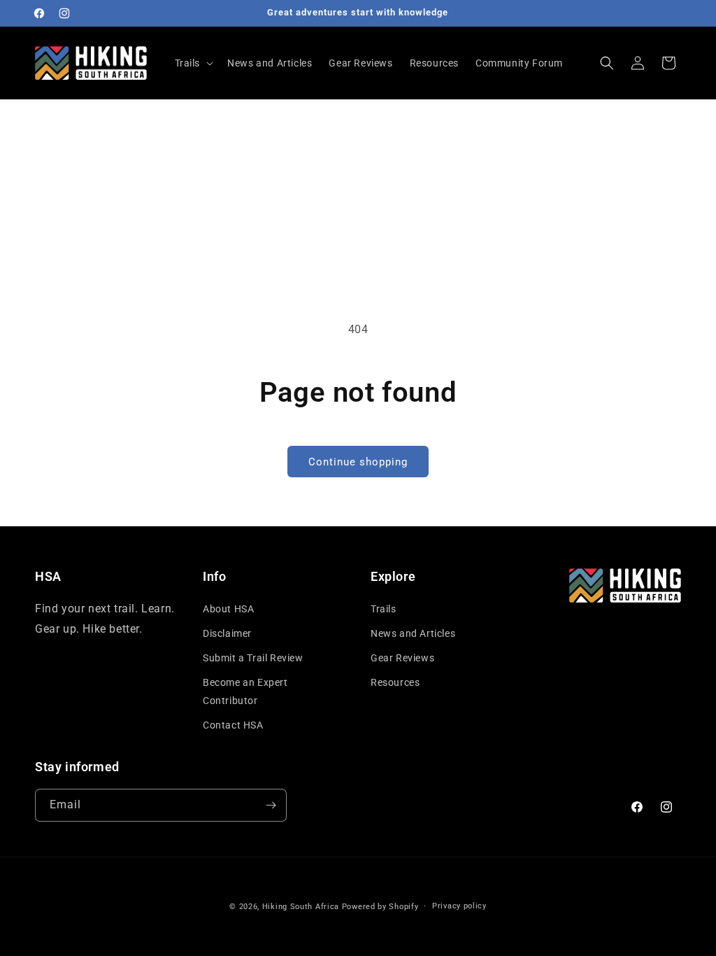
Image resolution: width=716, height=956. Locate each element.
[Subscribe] (270, 805)
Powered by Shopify (380, 906)
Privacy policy (459, 906)
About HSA (228, 608)
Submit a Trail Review (253, 657)
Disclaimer (227, 633)
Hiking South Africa (300, 906)
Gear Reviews (402, 657)
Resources (395, 682)
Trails (383, 608)
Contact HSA (233, 725)
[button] (193, 63)
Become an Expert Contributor (245, 691)
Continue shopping (358, 462)
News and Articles (413, 633)
